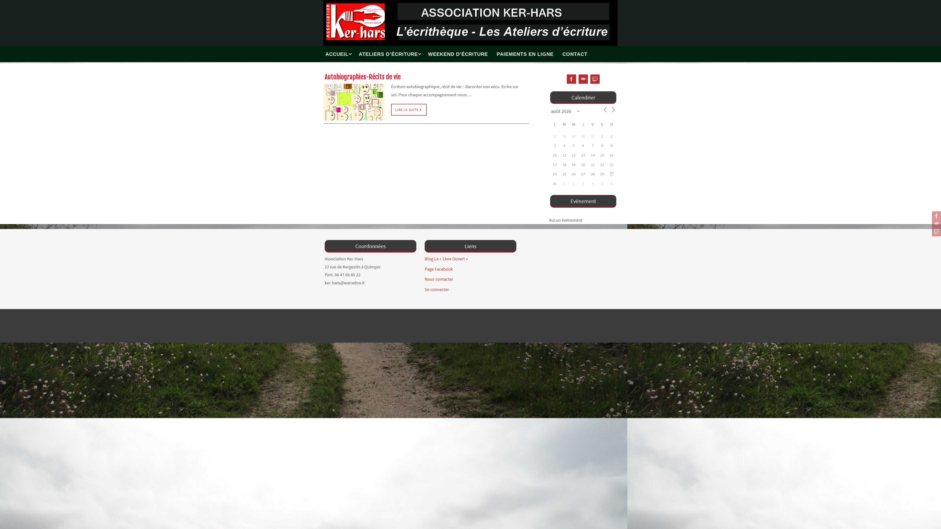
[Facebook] (936, 216)
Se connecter (437, 289)
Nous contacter (439, 279)
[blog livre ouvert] (936, 231)
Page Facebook (439, 269)
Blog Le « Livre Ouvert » (446, 259)
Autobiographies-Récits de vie (363, 77)
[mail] (936, 223)
